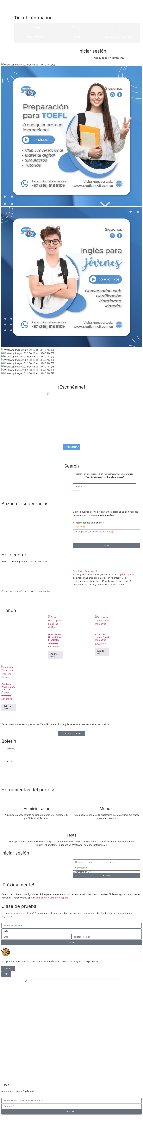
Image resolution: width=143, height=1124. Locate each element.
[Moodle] (106, 799)
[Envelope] (20, 601)
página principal (128, 574)
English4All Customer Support (52, 897)
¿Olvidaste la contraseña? (64, 1119)
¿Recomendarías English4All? (88, 523)
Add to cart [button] (54, 654)
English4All (7, 916)
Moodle (107, 808)
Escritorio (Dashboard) (85, 571)
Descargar (71, 447)
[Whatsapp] (4, 601)
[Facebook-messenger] (12, 601)
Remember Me (83, 872)
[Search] (76, 492)
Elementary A (35, 37)
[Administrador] (36, 799)
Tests (71, 835)
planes (29, 913)
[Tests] (71, 826)
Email (9, 761)
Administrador (36, 808)
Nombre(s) (10, 749)
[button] (106, 571)
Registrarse (86, 1119)
